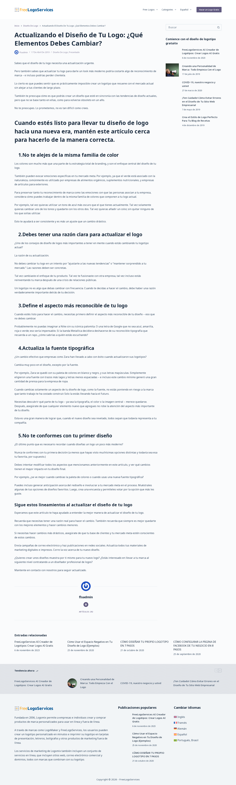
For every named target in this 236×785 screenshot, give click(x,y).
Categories (167, 9)
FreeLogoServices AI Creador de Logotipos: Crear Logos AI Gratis (33, 683)
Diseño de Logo (60, 52)
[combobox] (190, 27)
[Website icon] (85, 604)
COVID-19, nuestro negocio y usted (140, 683)
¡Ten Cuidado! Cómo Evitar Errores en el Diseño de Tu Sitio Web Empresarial (201, 101)
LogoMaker (51, 730)
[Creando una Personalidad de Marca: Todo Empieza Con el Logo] (172, 70)
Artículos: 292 (86, 611)
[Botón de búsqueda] (218, 27)
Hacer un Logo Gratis (209, 9)
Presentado (74, 52)
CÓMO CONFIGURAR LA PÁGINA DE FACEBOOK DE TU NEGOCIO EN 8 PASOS (194, 645)
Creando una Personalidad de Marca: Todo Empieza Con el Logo (97, 683)
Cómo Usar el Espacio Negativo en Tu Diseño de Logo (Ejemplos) (147, 737)
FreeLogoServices (71, 730)
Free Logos (149, 9)
